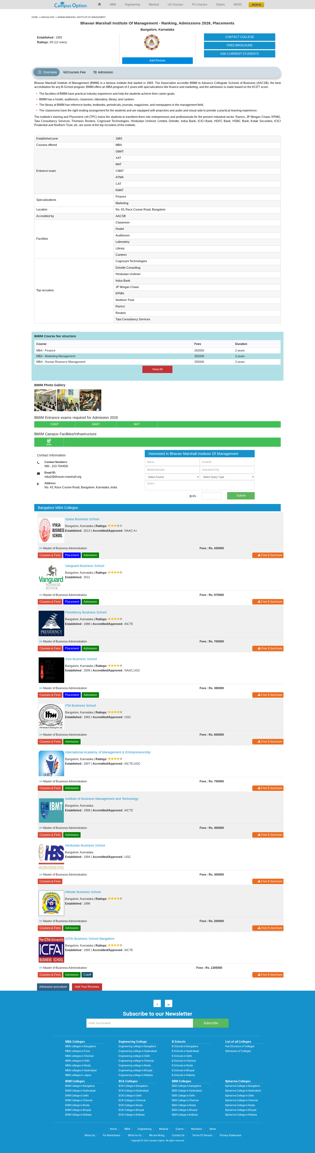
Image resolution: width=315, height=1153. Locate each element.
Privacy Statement (230, 1135)
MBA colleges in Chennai (79, 1055)
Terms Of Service (202, 1135)
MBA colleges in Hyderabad (81, 1070)
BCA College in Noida (131, 1105)
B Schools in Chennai (184, 1060)
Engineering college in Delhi (134, 1055)
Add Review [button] (157, 60)
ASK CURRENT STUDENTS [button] (239, 53)
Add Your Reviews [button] (87, 986)
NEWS (238, 4)
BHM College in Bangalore (80, 1085)
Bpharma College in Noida (240, 1105)
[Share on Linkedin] (167, 1004)
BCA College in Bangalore (133, 1085)
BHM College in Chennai (78, 1100)
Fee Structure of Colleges (239, 1046)
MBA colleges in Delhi (77, 1060)
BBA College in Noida (184, 1105)
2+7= (192, 496)
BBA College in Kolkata (185, 1114)
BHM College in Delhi (77, 1095)
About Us (90, 1135)
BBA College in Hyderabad (187, 1090)
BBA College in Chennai (185, 1100)
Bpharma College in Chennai (241, 1100)
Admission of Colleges (238, 1051)
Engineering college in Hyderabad (138, 1051)
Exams (220, 4)
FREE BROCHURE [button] (240, 45)
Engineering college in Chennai (136, 1060)
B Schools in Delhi (182, 1055)
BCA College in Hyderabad (134, 1090)
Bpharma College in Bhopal (240, 1109)
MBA (113, 4)
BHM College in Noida (77, 1105)
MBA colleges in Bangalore (80, 1046)
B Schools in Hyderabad (185, 1051)
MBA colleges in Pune (77, 1051)
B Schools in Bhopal (183, 1070)
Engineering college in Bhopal (135, 1070)
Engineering (132, 4)
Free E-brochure (271, 555)
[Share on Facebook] (155, 1004)
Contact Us (178, 1135)
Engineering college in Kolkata (136, 1075)
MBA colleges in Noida (78, 1065)
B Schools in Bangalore (185, 1046)
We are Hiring (156, 1135)
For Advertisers (111, 1135)
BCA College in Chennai (132, 1100)
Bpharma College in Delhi (239, 1095)
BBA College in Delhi (183, 1095)
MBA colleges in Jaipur (78, 1075)
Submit (241, 495)
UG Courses (175, 4)
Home (113, 1128)
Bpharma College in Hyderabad (243, 1090)
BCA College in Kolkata (132, 1114)
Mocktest (196, 1128)
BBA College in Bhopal (184, 1109)
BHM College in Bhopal (78, 1109)
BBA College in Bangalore (186, 1085)
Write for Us (134, 1135)
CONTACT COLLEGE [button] (239, 36)
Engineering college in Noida (135, 1065)
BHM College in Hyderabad (80, 1090)
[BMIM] (45, 399)
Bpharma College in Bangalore (242, 1085)
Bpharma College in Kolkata (241, 1114)
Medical (154, 4)
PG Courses (199, 4)
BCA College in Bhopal (131, 1109)
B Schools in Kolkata (183, 1075)
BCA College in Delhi (130, 1095)
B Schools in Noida (182, 1065)
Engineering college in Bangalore (137, 1046)
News (213, 1128)
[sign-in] (256, 3)
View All (157, 369)
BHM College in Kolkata (78, 1114)
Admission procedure (53, 986)
